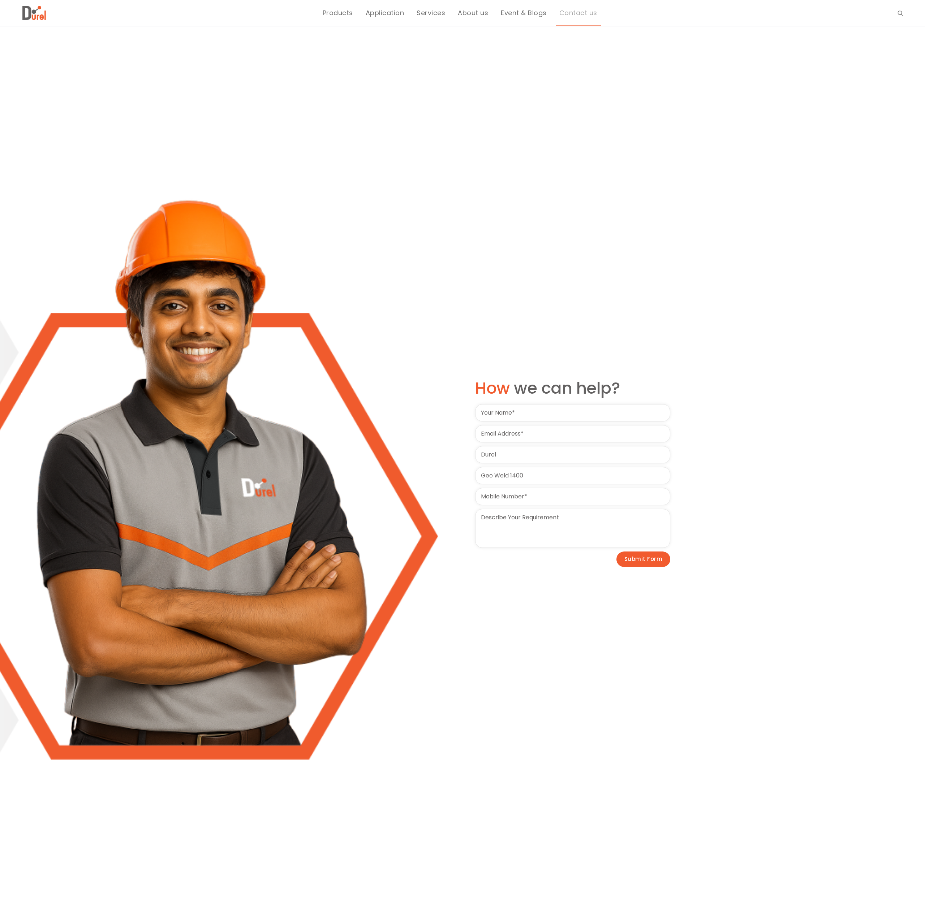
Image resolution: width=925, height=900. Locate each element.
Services (431, 12)
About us (473, 12)
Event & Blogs (524, 12)
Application (385, 12)
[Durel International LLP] (34, 13)
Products (338, 12)
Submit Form (643, 559)
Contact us (578, 12)
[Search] (900, 13)
